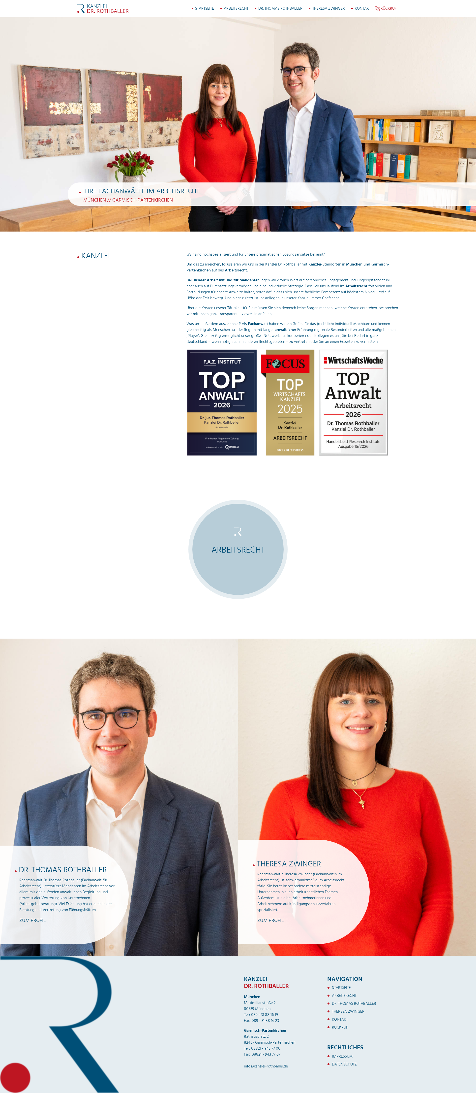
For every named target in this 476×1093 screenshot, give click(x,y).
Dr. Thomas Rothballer (280, 8)
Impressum (342, 1056)
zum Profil (32, 920)
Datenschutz (344, 1064)
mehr (239, 573)
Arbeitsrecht (236, 8)
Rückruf (389, 8)
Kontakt (363, 8)
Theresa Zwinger (328, 8)
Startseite (204, 8)
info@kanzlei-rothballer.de (266, 1066)
